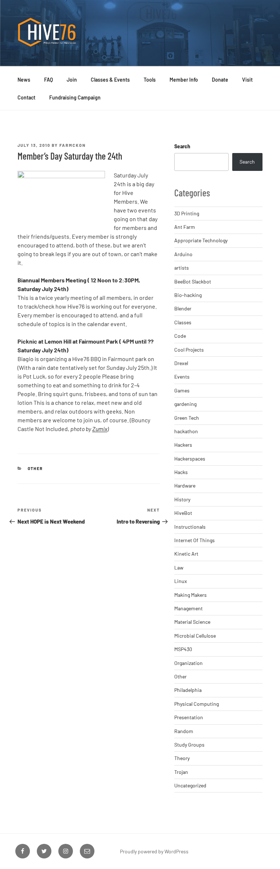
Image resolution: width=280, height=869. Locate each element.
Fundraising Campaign (75, 97)
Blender (182, 308)
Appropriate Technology (201, 240)
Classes (182, 322)
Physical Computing (196, 704)
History (182, 499)
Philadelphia (188, 690)
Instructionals (190, 527)
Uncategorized (190, 785)
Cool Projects (189, 350)
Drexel (181, 363)
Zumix (99, 428)
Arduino (183, 254)
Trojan (181, 772)
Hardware (184, 485)
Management (188, 608)
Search (182, 146)
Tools (150, 80)
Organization (188, 663)
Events (182, 376)
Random (183, 731)
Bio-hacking (188, 295)
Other (35, 468)
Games (182, 390)
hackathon (186, 431)
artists (181, 268)
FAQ (48, 80)
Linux (180, 581)
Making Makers (190, 595)
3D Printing (186, 213)
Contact (26, 97)
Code (180, 336)
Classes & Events (110, 80)
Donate (220, 80)
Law (178, 567)
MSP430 (183, 649)
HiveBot (183, 513)
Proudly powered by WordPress (154, 851)
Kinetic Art (186, 554)
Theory (182, 758)
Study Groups (189, 744)
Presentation (188, 717)
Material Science (192, 622)
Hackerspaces (189, 458)
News (24, 80)
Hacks (181, 472)
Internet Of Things (194, 540)
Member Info (184, 80)
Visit (247, 80)
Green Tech (186, 418)
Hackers (183, 445)
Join (72, 80)
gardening (185, 404)
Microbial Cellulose (195, 636)
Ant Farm (184, 227)
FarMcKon (72, 145)
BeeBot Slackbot (192, 281)
